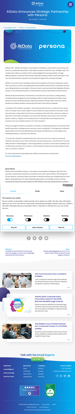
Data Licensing (9, 373)
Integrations (27, 377)
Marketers (7, 366)
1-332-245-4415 (66, 368)
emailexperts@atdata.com (62, 371)
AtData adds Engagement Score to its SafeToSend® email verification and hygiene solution (56, 252)
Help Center (27, 374)
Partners (22, 28)
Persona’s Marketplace (13, 156)
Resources (27, 366)
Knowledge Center (10, 28)
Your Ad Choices (44, 407)
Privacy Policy (46, 404)
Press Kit (41, 377)
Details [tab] (37, 191)
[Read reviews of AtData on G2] (29, 391)
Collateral (26, 371)
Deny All (14, 227)
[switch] (28, 219)
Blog (68, 287)
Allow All (61, 227)
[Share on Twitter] (35, 238)
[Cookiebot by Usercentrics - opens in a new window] (64, 185)
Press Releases (31, 28)
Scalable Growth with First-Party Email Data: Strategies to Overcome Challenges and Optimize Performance (19, 252)
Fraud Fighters (9, 369)
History (40, 368)
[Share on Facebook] (29, 238)
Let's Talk (36, 359)
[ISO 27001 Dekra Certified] (50, 391)
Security (41, 374)
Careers (40, 371)
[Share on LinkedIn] (40, 238)
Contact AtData (65, 366)
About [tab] (62, 191)
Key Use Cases (9, 376)
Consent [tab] (13, 191)
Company (41, 366)
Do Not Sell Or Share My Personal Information (37, 410)
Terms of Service (31, 407)
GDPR (54, 404)
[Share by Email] (46, 238)
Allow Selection (37, 227)
